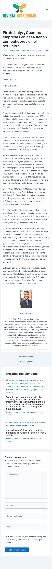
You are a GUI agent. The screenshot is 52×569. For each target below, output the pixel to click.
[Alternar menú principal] (46, 10)
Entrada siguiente (26, 361)
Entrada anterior (26, 357)
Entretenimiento (28, 412)
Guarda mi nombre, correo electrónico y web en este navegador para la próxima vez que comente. (25, 539)
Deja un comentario (11, 51)
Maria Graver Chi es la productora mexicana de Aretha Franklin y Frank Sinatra (26, 432)
